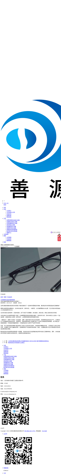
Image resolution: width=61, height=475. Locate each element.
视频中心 (9, 232)
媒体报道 (9, 240)
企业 (5, 209)
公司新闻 (9, 237)
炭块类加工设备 (11, 224)
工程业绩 (6, 234)
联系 (5, 242)
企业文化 (9, 213)
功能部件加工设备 (11, 228)
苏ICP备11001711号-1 (30, 431)
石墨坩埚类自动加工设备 (13, 220)
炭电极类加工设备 (11, 226)
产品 (5, 218)
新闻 (5, 235)
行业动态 (9, 239)
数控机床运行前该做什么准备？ (16, 342)
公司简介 (9, 210)
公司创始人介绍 (11, 212)
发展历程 (9, 215)
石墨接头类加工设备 (12, 221)
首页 (5, 207)
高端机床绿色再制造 (12, 229)
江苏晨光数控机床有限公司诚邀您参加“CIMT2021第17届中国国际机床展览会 (28, 341)
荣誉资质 (9, 217)
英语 (5, 204)
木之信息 (44, 431)
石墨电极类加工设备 (12, 223)
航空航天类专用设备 (12, 231)
